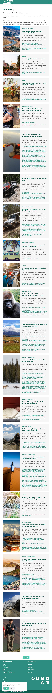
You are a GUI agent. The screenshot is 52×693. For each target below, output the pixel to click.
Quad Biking (24, 161)
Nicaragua (38, 345)
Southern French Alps (27, 419)
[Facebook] (33, 678)
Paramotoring (25, 160)
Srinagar (27, 614)
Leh (42, 612)
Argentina (39, 193)
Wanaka (23, 49)
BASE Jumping (25, 637)
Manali (45, 612)
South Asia (27, 284)
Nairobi (42, 514)
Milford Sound (38, 386)
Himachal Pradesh (38, 611)
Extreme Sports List (7, 670)
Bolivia (28, 577)
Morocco (24, 125)
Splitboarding (37, 166)
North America (25, 197)
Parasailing (31, 160)
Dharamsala (27, 611)
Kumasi (36, 99)
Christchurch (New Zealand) (36, 44)
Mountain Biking (25, 157)
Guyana (32, 579)
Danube (44, 479)
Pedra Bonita (34, 583)
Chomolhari (35, 543)
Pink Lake (40, 99)
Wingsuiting (43, 169)
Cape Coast (30, 98)
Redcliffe (24, 233)
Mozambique (35, 312)
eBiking (29, 151)
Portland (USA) (29, 198)
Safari (27, 376)
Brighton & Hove (28, 123)
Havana (31, 481)
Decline (12, 688)
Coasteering (28, 150)
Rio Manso (33, 388)
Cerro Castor (36, 577)
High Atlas (42, 383)
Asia (23, 283)
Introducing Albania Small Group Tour (33, 59)
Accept (6, 688)
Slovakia (29, 486)
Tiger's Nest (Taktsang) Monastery (37, 548)
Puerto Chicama (27, 584)
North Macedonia (41, 72)
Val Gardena (33, 350)
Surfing (44, 166)
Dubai (42, 382)
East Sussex (35, 123)
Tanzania (40, 391)
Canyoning (36, 149)
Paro (34, 544)
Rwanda (43, 312)
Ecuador (33, 578)
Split (42, 486)
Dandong (29, 446)
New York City (38, 484)
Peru (31, 346)
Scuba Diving (32, 376)
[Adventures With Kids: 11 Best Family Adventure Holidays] (11, 375)
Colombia (39, 194)
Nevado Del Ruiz (30, 582)
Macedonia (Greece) (37, 344)
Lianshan (24, 447)
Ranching (33, 161)
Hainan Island (37, 446)
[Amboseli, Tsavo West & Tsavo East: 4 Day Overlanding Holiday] (11, 505)
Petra (29, 388)
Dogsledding (24, 151)
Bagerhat (26, 283)
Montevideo (24, 582)
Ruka (37, 388)
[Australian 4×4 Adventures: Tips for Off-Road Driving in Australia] (11, 221)
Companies (30, 670)
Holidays (24, 56)
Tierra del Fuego (42, 585)
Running (44, 161)
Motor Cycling (41, 156)
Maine (37, 196)
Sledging (24, 165)
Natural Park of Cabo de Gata (28, 484)
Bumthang (30, 543)
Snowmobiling (25, 166)
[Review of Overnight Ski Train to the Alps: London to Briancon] (11, 409)
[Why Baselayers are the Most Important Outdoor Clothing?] (11, 635)
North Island (40, 47)
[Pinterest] (42, 682)
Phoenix (23, 198)
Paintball (35, 159)
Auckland (28, 44)
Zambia (32, 315)
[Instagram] (42, 678)
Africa (26, 98)
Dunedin (34, 45)
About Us (5, 681)
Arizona (44, 193)
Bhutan (25, 543)
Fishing (29, 373)
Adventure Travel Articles (8, 672)
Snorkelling (29, 165)
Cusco (42, 341)
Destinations (6, 667)
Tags (4, 669)
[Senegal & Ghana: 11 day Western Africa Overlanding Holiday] (11, 90)
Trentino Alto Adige (26, 350)
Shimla (23, 614)
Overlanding (35, 43)
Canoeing (32, 149)
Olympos (43, 345)
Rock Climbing (39, 161)
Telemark (24, 648)
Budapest (27, 479)
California (24, 194)
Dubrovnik (27, 480)
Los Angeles (32, 196)
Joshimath (31, 612)
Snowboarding (35, 165)
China (25, 446)
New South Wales (33, 230)
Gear (25, 242)
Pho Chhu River (39, 544)
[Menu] (48, 2)
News (25, 106)
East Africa (35, 514)
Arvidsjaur (40, 340)
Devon (23, 480)
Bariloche (39, 381)
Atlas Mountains (32, 381)
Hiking (27, 307)
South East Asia (25, 391)
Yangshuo (44, 447)
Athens (44, 340)
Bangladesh (31, 283)
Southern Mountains (39, 233)
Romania (36, 485)
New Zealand (34, 47)
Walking (23, 169)
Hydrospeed (31, 154)
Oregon (35, 197)
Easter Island (28, 578)
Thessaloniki (30, 349)
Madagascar (41, 311)
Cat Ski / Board (42, 149)
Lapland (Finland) (26, 386)
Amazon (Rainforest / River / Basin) (29, 193)
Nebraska (44, 196)
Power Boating (41, 160)
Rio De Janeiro (35, 584)
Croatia (34, 479)
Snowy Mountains (30, 233)
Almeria (30, 476)
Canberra (32, 226)
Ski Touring (35, 164)
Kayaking (40, 155)
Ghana (41, 98)
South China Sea (36, 447)
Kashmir (36, 612)
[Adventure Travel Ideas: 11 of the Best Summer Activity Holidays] (11, 471)
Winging (39, 169)
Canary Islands (32, 382)
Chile (36, 194)
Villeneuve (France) (36, 419)
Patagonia (43, 197)
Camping (23, 43)
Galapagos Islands (26, 579)
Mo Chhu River (30, 544)
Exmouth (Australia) (34, 228)
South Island (30, 48)
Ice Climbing (37, 154)
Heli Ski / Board (25, 641)
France (43, 123)
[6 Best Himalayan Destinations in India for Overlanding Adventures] (11, 604)
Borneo (27, 382)
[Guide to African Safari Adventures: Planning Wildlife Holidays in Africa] (11, 303)
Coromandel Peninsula (27, 45)
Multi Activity (29, 43)
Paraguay (24, 583)
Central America (30, 194)
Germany (24, 481)
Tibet (41, 447)
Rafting (29, 161)
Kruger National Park (33, 311)
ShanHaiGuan (29, 447)
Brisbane (39, 225)
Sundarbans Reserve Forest (36, 284)
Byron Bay (24, 226)
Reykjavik (34, 346)
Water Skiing (28, 169)
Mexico (39, 196)
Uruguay (31, 587)
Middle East (32, 386)
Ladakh (39, 612)
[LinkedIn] (47, 682)
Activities (5, 665)
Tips (25, 28)
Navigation (24, 159)
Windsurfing (34, 169)
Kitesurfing (24, 156)
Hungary (40, 481)
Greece (27, 481)
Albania (23, 72)
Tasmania (27, 234)
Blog (23, 28)
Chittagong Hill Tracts (39, 283)
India (28, 612)
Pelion (27, 485)
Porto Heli (31, 485)
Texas (23, 199)
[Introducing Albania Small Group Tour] (11, 65)
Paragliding (40, 159)
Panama (39, 197)
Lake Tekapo (39, 45)
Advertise (5, 679)
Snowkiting (41, 165)
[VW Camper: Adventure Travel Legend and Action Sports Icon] (11, 250)
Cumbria (38, 382)
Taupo (35, 48)
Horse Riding (31, 307)
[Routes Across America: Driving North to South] (11, 188)
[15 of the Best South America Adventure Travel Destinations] (11, 572)
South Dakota (42, 198)
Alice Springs (25, 224)
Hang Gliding (42, 151)
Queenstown (24, 48)
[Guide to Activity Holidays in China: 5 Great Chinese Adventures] (11, 437)
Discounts (30, 672)
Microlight (35, 156)
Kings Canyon (41, 229)
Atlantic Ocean (25, 381)
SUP (42, 166)
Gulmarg (32, 611)
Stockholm (38, 348)
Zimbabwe (36, 315)
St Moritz (34, 348)
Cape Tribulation (38, 226)
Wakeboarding (39, 377)
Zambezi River (27, 315)
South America (36, 198)
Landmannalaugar (26, 344)
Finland (34, 383)
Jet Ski (27, 155)
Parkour (36, 160)
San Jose (39, 346)
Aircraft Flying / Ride (41, 146)
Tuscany (44, 391)
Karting (36, 155)
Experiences (30, 667)
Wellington (28, 49)
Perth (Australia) (33, 231)
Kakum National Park (29, 99)
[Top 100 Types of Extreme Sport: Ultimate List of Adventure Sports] (11, 151)
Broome (43, 225)
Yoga (27, 339)
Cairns (28, 226)
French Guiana (39, 578)
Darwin (27, 228)
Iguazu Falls (37, 579)
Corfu (31, 479)
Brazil (23, 479)
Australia (30, 224)
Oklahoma (31, 197)
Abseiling (26, 146)
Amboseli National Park (27, 514)
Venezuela (36, 587)
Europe (30, 72)
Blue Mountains (33, 225)
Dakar (35, 98)
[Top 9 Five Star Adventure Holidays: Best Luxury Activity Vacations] (11, 336)
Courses (29, 665)
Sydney (23, 234)
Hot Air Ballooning (42, 641)
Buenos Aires (25, 341)
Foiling (32, 151)
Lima (31, 344)
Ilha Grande (42, 579)
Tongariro (44, 48)
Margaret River (25, 230)
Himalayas (43, 446)
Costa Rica (38, 341)
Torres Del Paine (25, 587)
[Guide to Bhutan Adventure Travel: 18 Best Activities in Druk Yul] (11, 536)
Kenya (26, 311)
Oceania (23, 231)
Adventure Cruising (32, 146)
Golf (39, 639)
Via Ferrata (33, 648)
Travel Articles (29, 28)
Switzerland (24, 349)
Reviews (26, 399)
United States (28, 199)
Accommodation (31, 669)
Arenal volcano (28, 340)
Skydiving (44, 164)
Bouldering (30, 637)
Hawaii (38, 383)
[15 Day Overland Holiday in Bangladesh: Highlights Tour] (11, 275)
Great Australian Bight (32, 229)
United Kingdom (32, 125)
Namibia (39, 312)
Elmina (38, 98)
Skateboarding (31, 122)
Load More (26, 657)
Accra (23, 98)
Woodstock (29, 235)
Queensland (39, 231)
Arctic (34, 476)
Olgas (27, 231)
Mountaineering (32, 157)
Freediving (37, 151)
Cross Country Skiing (36, 150)
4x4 (22, 146)
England (27, 383)
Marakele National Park (30, 345)
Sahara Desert (42, 388)
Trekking (24, 310)
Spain (27, 125)
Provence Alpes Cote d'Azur (30, 418)
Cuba (37, 479)
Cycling (42, 150)
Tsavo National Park (26, 515)
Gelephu (40, 543)
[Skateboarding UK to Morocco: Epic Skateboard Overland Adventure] (11, 116)
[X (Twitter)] (37, 678)
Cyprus (40, 479)
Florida (43, 194)
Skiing (40, 164)
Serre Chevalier (41, 418)
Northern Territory (41, 230)
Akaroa (23, 44)
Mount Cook (28, 47)
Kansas (23, 196)
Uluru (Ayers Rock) (34, 234)
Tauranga (39, 48)
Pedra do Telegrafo (41, 583)
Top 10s (25, 132)
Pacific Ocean (25, 388)
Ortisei (23, 346)
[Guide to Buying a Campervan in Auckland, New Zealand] (11, 39)
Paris (23, 418)
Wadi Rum (37, 392)
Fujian (32, 446)
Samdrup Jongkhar (32, 547)
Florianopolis (40, 480)
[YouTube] (47, 678)
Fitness (36, 639)
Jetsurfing (31, 155)
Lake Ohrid (34, 72)
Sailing (37, 644)
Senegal (44, 99)
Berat (27, 72)
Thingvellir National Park (39, 349)
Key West (27, 196)
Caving (23, 150)
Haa (43, 543)
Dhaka (23, 284)
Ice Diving (42, 154)
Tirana (23, 73)
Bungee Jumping (25, 469)
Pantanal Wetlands (39, 582)
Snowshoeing (31, 166)
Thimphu (39, 547)
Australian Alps (36, 224)
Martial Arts (30, 156)
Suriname (36, 585)
